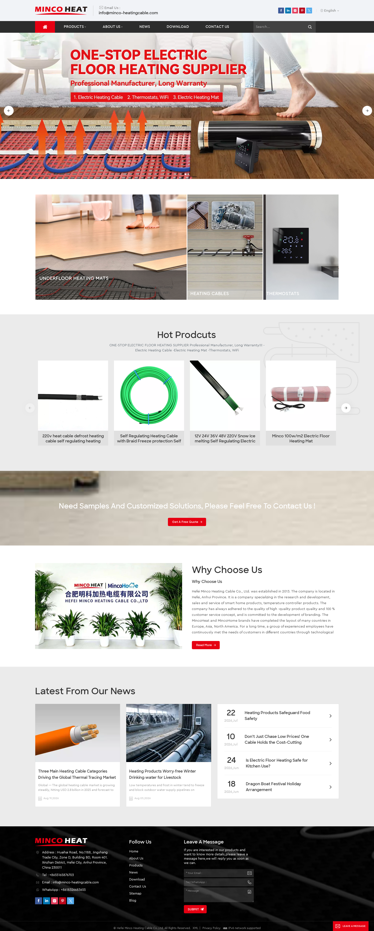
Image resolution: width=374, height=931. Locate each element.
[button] (185, 174)
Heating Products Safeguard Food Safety (277, 715)
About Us (111, 27)
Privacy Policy (211, 928)
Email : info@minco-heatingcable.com (70, 882)
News (144, 27)
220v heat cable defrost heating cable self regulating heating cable (73, 438)
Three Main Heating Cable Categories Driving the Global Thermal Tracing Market (77, 774)
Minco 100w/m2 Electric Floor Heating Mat (301, 438)
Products (74, 27)
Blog (132, 900)
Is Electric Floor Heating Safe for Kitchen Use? (277, 763)
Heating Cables (209, 293)
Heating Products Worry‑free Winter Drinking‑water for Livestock (162, 774)
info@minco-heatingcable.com (128, 12)
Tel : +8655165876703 (58, 875)
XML (195, 928)
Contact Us (217, 27)
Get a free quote (185, 522)
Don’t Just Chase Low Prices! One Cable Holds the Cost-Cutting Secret (277, 739)
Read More (204, 645)
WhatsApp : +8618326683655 (64, 889)
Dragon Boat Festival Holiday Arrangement (273, 786)
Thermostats (282, 293)
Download (178, 27)
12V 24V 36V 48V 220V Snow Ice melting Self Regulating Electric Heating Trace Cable (225, 438)
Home (133, 851)
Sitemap (135, 893)
